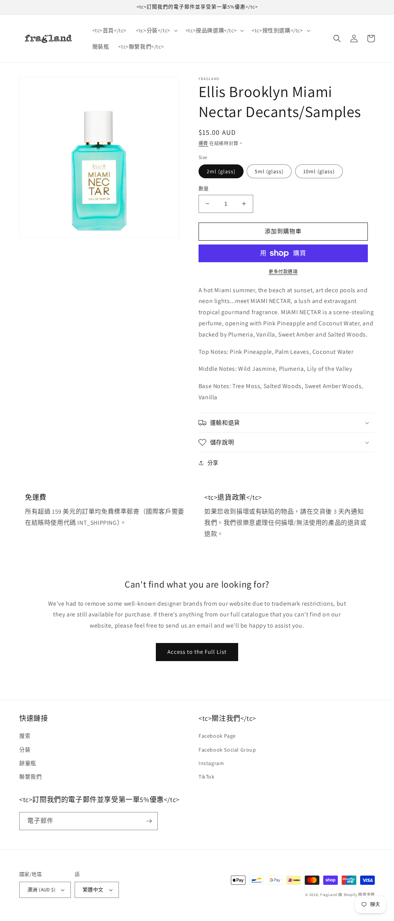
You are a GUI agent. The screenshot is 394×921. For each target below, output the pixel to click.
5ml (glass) (269, 171)
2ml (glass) (221, 171)
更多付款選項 (283, 272)
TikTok (207, 776)
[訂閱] (148, 821)
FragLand (328, 894)
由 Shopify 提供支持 (356, 894)
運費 (203, 143)
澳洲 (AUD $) (41, 889)
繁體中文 (93, 889)
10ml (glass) (319, 171)
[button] (156, 30)
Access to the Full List (197, 651)
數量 (204, 188)
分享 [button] (213, 462)
